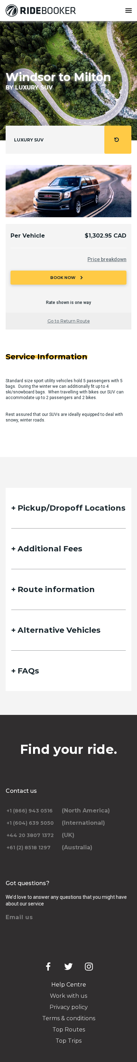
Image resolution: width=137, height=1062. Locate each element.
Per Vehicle (28, 235)
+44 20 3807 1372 (30, 835)
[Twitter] (68, 967)
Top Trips (68, 1040)
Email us (19, 917)
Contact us (21, 791)
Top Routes (68, 1029)
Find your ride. (68, 749)
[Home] (42, 10)
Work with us (68, 996)
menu (128, 10)
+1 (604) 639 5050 (30, 823)
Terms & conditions (68, 1018)
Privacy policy (69, 1007)
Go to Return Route (68, 321)
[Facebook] (48, 967)
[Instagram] (89, 967)
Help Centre (68, 984)
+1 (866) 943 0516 (30, 811)
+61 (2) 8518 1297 (29, 847)
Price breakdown (106, 259)
